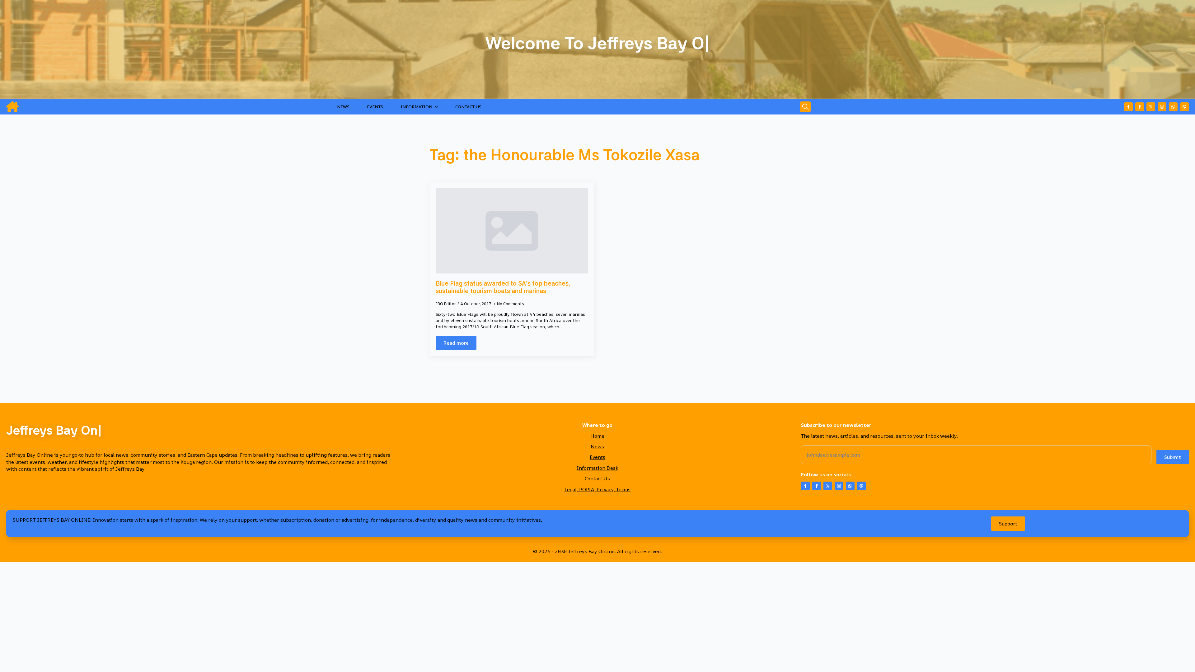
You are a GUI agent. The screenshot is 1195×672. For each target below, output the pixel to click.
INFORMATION (416, 107)
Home (597, 435)
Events (597, 457)
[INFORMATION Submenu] (437, 107)
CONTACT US (468, 107)
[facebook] (1128, 106)
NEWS (343, 107)
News (597, 446)
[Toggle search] (805, 106)
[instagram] (1162, 106)
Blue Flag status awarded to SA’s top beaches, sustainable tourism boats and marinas (503, 287)
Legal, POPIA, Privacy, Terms (597, 489)
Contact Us (597, 478)
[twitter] (1150, 106)
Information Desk (597, 467)
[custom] (1173, 106)
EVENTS (375, 107)
